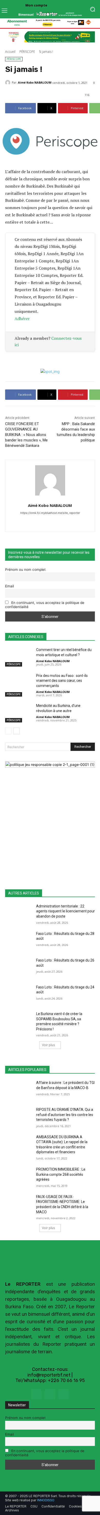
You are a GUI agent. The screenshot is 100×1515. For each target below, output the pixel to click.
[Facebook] (36, 1394)
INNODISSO (45, 1500)
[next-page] (16, 731)
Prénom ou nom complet (25, 569)
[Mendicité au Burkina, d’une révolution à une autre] (18, 712)
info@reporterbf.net (49, 1375)
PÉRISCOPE (27, 51)
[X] (50, 1394)
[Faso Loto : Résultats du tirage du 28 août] (18, 940)
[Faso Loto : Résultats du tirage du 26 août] (18, 967)
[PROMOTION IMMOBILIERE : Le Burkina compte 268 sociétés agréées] (18, 1176)
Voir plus (48, 1045)
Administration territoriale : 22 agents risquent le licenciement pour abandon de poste (65, 911)
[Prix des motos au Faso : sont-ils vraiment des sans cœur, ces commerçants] (18, 682)
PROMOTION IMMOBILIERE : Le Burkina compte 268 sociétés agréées (60, 1174)
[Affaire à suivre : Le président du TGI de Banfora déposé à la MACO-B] (18, 1089)
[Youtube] (64, 1394)
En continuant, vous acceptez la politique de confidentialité (44, 605)
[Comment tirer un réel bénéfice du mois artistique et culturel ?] (18, 657)
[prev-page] (8, 731)
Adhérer (22, 318)
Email (9, 586)
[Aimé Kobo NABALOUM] (8, 82)
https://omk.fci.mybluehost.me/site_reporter (50, 513)
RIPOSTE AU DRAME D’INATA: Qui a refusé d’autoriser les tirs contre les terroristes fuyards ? (64, 1114)
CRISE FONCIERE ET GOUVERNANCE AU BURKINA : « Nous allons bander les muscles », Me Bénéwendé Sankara (26, 435)
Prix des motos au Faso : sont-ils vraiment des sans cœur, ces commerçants (62, 681)
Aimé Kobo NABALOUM (35, 82)
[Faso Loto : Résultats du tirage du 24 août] (18, 994)
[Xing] (50, 522)
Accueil (10, 51)
